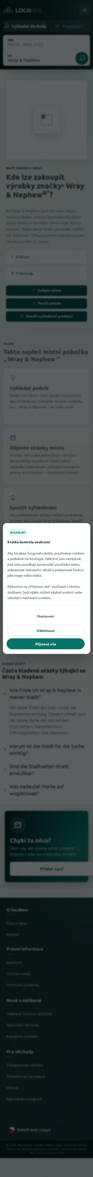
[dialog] (46, 588)
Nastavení (45, 616)
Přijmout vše (45, 644)
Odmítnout (46, 630)
